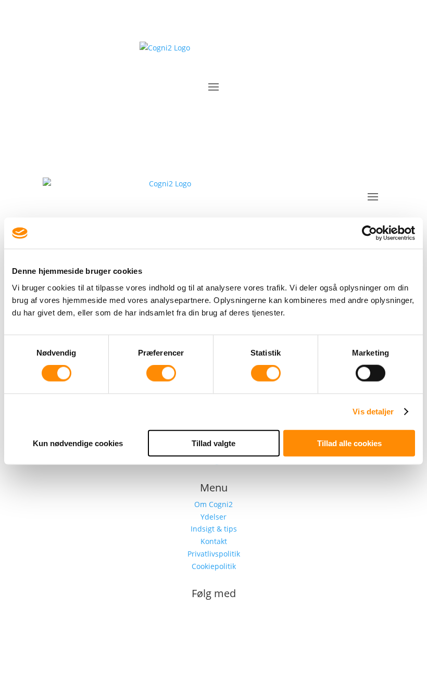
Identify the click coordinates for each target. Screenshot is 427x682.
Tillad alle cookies (349, 442)
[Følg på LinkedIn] (213, 628)
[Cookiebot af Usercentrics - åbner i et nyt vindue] (369, 233)
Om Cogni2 (213, 504)
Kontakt (213, 541)
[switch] (161, 373)
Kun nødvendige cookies (78, 442)
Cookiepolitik (214, 566)
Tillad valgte (213, 442)
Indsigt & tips (214, 529)
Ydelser (213, 517)
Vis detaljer (373, 411)
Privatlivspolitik (213, 554)
